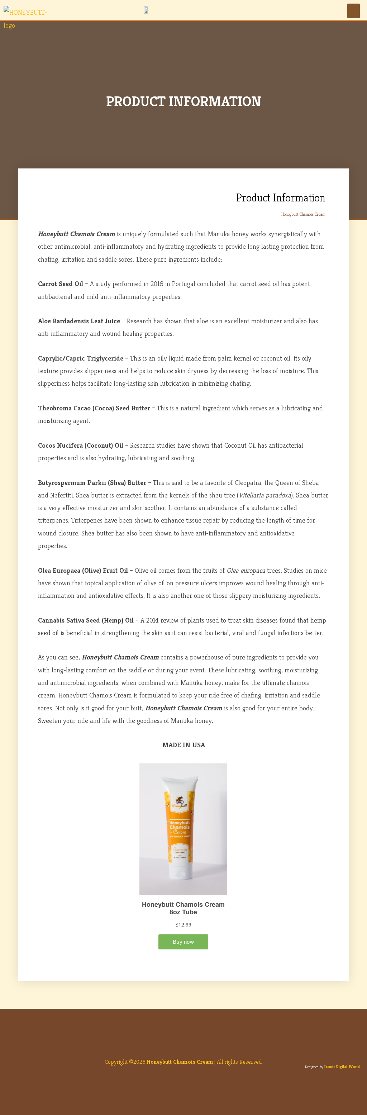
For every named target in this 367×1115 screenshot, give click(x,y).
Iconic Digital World (342, 1066)
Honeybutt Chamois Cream (179, 1062)
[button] (353, 11)
